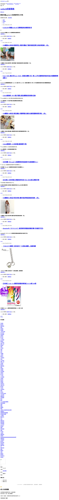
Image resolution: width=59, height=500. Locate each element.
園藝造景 (2, 396)
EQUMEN (2, 455)
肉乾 (1, 350)
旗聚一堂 (2, 343)
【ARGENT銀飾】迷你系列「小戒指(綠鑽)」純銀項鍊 (19, 246)
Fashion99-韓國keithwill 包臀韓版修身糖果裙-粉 (17, 27)
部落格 (4, 21)
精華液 (1, 450)
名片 (4, 22)
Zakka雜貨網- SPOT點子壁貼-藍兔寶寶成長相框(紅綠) (19, 95)
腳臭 (1, 327)
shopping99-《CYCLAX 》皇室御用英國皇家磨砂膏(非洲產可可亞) (23, 228)
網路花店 (2, 420)
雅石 (1, 399)
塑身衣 (1, 453)
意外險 (1, 392)
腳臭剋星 (2, 326)
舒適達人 (2, 444)
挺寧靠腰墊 (2, 403)
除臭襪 (1, 328)
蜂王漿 (1, 386)
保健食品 (2, 383)
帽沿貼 (1, 324)
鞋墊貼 (1, 341)
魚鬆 (1, 349)
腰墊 (1, 405)
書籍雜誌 (9, 38)
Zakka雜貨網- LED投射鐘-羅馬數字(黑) (15, 144)
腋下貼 (1, 337)
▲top (1, 40)
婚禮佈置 (2, 422)
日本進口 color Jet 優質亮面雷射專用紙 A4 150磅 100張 (19, 283)
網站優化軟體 (3, 414)
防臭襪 (1, 330)
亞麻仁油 (2, 385)
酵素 (1, 390)
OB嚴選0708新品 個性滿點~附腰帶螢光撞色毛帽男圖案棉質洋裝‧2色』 (25, 113)
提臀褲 (1, 457)
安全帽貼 (2, 334)
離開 (6, 498)
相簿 (4, 20)
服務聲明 (40, 484)
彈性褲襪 (2, 428)
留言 (11, 36)
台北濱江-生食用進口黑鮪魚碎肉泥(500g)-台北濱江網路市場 (21, 180)
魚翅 (1, 359)
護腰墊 (1, 407)
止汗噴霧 (2, 339)
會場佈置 (2, 423)
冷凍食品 (2, 357)
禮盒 (1, 346)
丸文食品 (2, 342)
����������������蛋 (8, 437)
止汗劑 (1, 338)
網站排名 (2, 416)
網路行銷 (2, 445)
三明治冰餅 (2, 331)
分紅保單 (2, 394)
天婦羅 (1, 353)
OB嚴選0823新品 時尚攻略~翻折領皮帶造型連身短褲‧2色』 (21, 198)
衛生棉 (1, 441)
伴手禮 (1, 348)
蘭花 (1, 400)
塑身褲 (1, 454)
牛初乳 (1, 388)
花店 (1, 419)
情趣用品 (2, 434)
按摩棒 (1, 435)
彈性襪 (1, 426)
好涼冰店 (2, 332)
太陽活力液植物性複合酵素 (6, 410)
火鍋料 (1, 433)
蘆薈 (1, 449)
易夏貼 (1, 335)
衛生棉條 (2, 442)
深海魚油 (2, 389)
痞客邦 (8, 36)
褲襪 (1, 427)
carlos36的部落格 (7, 9)
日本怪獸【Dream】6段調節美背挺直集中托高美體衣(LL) (20, 162)
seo (1, 446)
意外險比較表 (3, 393)
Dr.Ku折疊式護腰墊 (4, 401)
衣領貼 (1, 323)
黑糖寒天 (2, 411)
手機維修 (2, 439)
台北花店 (2, 424)
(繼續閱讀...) (2, 33)
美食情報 (10, 17)
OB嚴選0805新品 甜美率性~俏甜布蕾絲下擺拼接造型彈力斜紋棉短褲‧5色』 (26, 45)
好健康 (1, 382)
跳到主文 (2, 12)
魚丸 (1, 352)
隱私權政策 (36, 484)
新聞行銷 (2, 447)
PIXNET (21, 484)
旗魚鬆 (1, 345)
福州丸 (1, 356)
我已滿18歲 (3, 498)
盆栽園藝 (2, 397)
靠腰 (1, 404)
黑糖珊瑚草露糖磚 (4, 412)
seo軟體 (2, 415)
